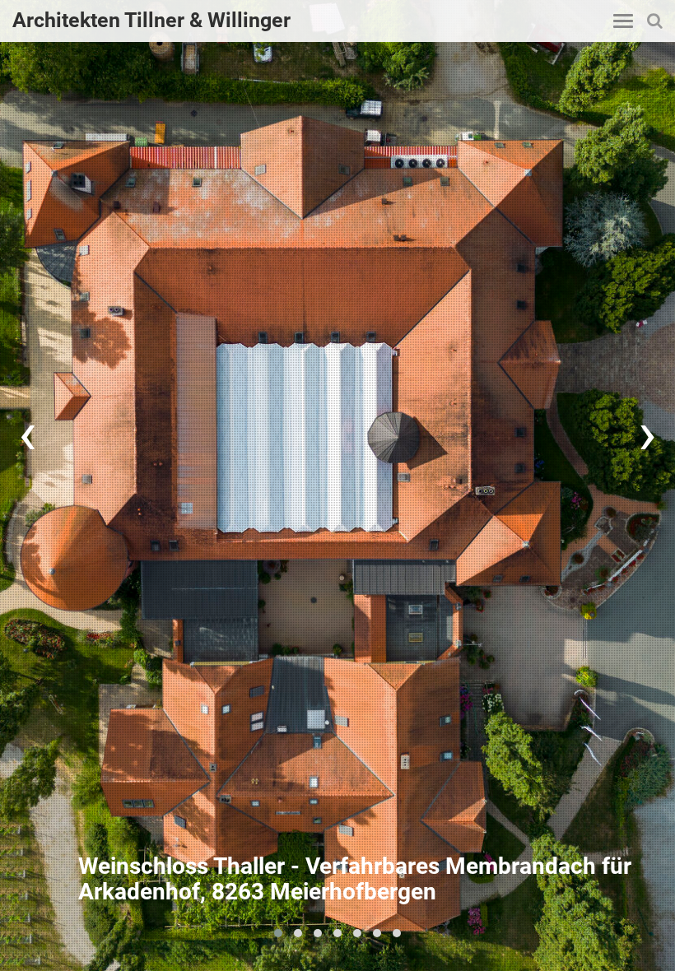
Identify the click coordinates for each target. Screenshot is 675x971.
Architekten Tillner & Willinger (151, 20)
